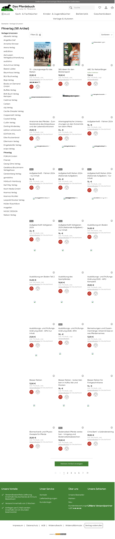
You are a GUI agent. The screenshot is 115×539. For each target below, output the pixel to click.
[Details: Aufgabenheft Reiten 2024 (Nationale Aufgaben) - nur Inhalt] (89, 169)
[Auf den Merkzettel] (38, 87)
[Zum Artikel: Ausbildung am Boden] (100, 210)
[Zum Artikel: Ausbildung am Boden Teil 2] (42, 261)
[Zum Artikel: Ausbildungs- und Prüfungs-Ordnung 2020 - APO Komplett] (100, 261)
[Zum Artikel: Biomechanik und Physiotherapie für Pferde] (42, 416)
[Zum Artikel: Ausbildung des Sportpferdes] (71, 261)
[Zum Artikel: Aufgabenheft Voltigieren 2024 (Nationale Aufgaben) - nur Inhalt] (71, 210)
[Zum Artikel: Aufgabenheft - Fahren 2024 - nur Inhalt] (42, 158)
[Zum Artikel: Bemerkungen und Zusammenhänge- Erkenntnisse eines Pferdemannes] (100, 313)
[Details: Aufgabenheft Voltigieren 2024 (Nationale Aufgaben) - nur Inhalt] (60, 221)
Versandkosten (34, 79)
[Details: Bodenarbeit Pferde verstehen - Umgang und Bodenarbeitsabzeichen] (60, 428)
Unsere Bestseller (76, 495)
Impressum (18, 525)
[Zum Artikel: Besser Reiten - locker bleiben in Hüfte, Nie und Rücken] (71, 365)
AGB (43, 525)
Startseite (4, 24)
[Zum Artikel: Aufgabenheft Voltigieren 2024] (42, 210)
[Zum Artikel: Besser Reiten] (42, 365)
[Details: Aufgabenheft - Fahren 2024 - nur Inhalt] (31, 169)
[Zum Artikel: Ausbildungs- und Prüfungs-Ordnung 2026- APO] (71, 313)
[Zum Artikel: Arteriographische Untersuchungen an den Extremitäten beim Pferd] (71, 106)
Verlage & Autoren (16, 24)
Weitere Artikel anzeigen (71, 464)
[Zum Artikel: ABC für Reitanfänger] (100, 54)
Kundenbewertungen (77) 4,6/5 (80, 507)
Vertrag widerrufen (93, 525)
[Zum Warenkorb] (112, 7)
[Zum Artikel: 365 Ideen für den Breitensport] (71, 54)
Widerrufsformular (73, 525)
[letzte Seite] (87, 473)
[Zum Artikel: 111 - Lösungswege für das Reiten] (42, 54)
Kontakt (43, 495)
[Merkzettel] (99, 7)
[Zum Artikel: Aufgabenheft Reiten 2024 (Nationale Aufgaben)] (71, 158)
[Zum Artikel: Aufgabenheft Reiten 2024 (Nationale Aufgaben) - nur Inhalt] (100, 158)
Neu (70, 502)
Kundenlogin (45, 502)
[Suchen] (71, 7)
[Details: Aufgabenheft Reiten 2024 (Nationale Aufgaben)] (60, 169)
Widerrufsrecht (55, 525)
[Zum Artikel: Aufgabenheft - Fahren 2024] (100, 106)
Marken (71, 498)
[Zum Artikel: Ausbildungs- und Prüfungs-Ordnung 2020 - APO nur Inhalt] (42, 313)
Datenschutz (32, 525)
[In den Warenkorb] (31, 87)
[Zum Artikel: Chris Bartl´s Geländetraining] (100, 416)
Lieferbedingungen (48, 498)
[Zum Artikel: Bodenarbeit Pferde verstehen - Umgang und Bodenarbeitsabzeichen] (71, 416)
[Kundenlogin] (106, 7)
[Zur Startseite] (18, 7)
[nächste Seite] (83, 473)
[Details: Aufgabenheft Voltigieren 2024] (31, 221)
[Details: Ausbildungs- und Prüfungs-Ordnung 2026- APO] (60, 324)
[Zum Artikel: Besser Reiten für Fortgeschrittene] (100, 365)
